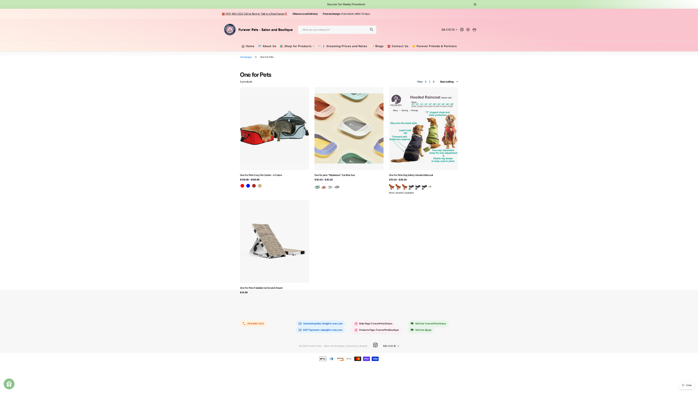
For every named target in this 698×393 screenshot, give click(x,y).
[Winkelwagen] (474, 29)
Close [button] (475, 4)
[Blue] (248, 185)
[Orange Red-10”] (391, 186)
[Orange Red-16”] (405, 186)
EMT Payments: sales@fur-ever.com (322, 329)
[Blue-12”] (418, 186)
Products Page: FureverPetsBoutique (379, 329)
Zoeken (371, 30)
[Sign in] (468, 29)
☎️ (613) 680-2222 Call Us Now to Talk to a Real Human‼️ (254, 13)
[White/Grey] (330, 186)
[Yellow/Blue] (337, 186)
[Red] (242, 185)
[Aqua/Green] (317, 186)
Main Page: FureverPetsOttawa (375, 323)
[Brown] (254, 185)
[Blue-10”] (411, 186)
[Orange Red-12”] (398, 186)
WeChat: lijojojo (423, 329)
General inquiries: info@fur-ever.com (323, 323)
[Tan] (259, 185)
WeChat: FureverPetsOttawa (430, 323)
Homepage (246, 56)
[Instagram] (375, 345)
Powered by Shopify (356, 345)
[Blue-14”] (424, 186)
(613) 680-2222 (255, 323)
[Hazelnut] (323, 186)
